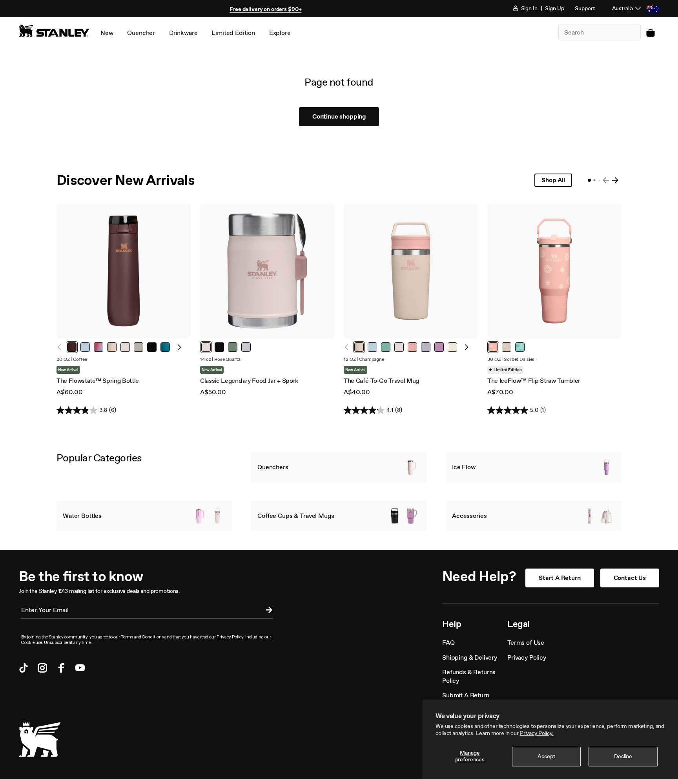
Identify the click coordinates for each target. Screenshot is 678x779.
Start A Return (560, 578)
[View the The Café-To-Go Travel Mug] (411, 271)
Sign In (529, 8)
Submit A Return (465, 695)
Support (584, 8)
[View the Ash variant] (138, 347)
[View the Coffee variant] (72, 347)
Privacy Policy (230, 637)
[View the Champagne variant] (112, 347)
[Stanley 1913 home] (54, 30)
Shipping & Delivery (469, 657)
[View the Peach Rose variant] (412, 347)
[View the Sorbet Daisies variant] (493, 347)
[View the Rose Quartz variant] (125, 347)
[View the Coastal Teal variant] (165, 347)
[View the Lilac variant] (439, 347)
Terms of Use (525, 642)
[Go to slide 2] (594, 180)
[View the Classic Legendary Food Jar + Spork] (267, 271)
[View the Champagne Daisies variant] (506, 347)
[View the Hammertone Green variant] (232, 347)
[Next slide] (615, 180)
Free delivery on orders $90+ (265, 9)
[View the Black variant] (152, 347)
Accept (546, 756)
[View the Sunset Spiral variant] (98, 347)
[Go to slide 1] (589, 180)
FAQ (448, 642)
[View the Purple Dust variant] (425, 347)
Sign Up (554, 8)
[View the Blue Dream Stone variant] (85, 347)
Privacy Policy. (537, 733)
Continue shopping (339, 116)
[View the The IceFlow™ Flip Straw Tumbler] (554, 271)
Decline (623, 756)
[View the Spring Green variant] (385, 347)
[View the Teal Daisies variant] (520, 347)
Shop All (553, 180)
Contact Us (630, 578)
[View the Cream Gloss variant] (452, 347)
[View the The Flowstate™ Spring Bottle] (123, 271)
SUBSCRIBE (267, 611)
